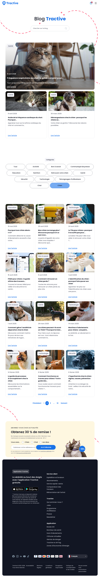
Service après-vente (55, 484)
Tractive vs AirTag (54, 542)
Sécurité (24, 179)
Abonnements (52, 480)
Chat (40, 185)
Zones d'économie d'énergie (58, 546)
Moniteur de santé (54, 530)
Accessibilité (30, 565)
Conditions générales (45, 451)
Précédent (37, 403)
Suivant (64, 403)
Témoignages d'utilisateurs (70, 179)
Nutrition (36, 173)
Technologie (44, 179)
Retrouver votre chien (59, 173)
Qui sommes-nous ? (55, 502)
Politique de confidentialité (23, 453)
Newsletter (51, 517)
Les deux (45, 442)
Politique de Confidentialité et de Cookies (70, 567)
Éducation (16, 173)
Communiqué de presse (80, 167)
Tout (15, 167)
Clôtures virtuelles (54, 536)
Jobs (49, 505)
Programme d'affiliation (51, 509)
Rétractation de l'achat (56, 492)
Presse (49, 514)
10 (57, 403)
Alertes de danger (54, 539)
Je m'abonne (46, 447)
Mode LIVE (50, 527)
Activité (36, 167)
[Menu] (96, 3)
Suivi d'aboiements (54, 533)
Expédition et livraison (55, 477)
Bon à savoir (56, 167)
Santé (82, 173)
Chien (60, 185)
